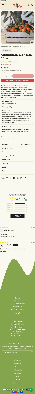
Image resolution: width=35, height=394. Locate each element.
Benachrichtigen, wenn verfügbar (17, 80)
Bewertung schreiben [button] (17, 216)
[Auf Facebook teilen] (7, 178)
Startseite (4, 47)
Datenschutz (17, 373)
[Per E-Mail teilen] (21, 178)
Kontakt (17, 379)
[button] (28, 5)
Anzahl (3, 73)
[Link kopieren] (25, 178)
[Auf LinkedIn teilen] (14, 178)
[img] (4, 227)
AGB (17, 376)
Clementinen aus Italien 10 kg (18, 47)
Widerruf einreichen (17, 383)
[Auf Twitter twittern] (10, 178)
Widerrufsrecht (18, 370)
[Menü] (3, 5)
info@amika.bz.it (17, 306)
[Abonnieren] (32, 352)
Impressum (17, 363)
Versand (7, 70)
